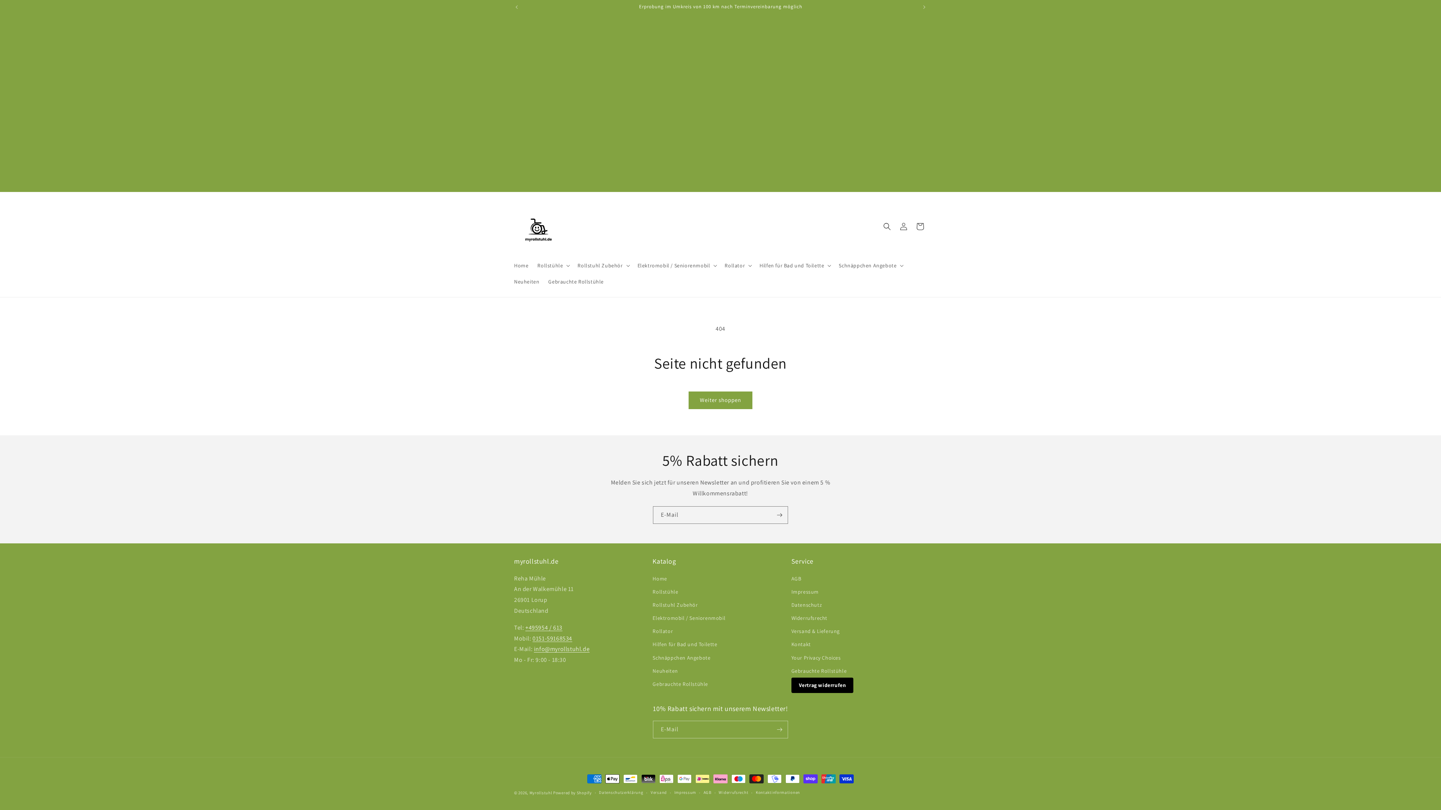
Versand (659, 792)
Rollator (663, 631)
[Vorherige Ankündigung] (516, 7)
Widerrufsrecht (809, 618)
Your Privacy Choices (816, 657)
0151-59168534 (552, 638)
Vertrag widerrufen (822, 685)
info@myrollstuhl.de (562, 649)
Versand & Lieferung (815, 631)
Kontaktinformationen (778, 792)
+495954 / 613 (544, 628)
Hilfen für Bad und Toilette (685, 644)
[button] (553, 265)
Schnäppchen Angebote (681, 657)
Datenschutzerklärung (621, 792)
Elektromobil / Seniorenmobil (689, 618)
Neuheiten (665, 671)
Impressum (805, 591)
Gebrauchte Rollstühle (680, 684)
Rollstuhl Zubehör (675, 605)
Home (660, 578)
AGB (796, 578)
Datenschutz (806, 605)
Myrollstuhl (540, 792)
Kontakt (801, 644)
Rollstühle (665, 591)
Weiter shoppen (720, 400)
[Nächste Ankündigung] (924, 7)
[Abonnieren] (779, 515)
